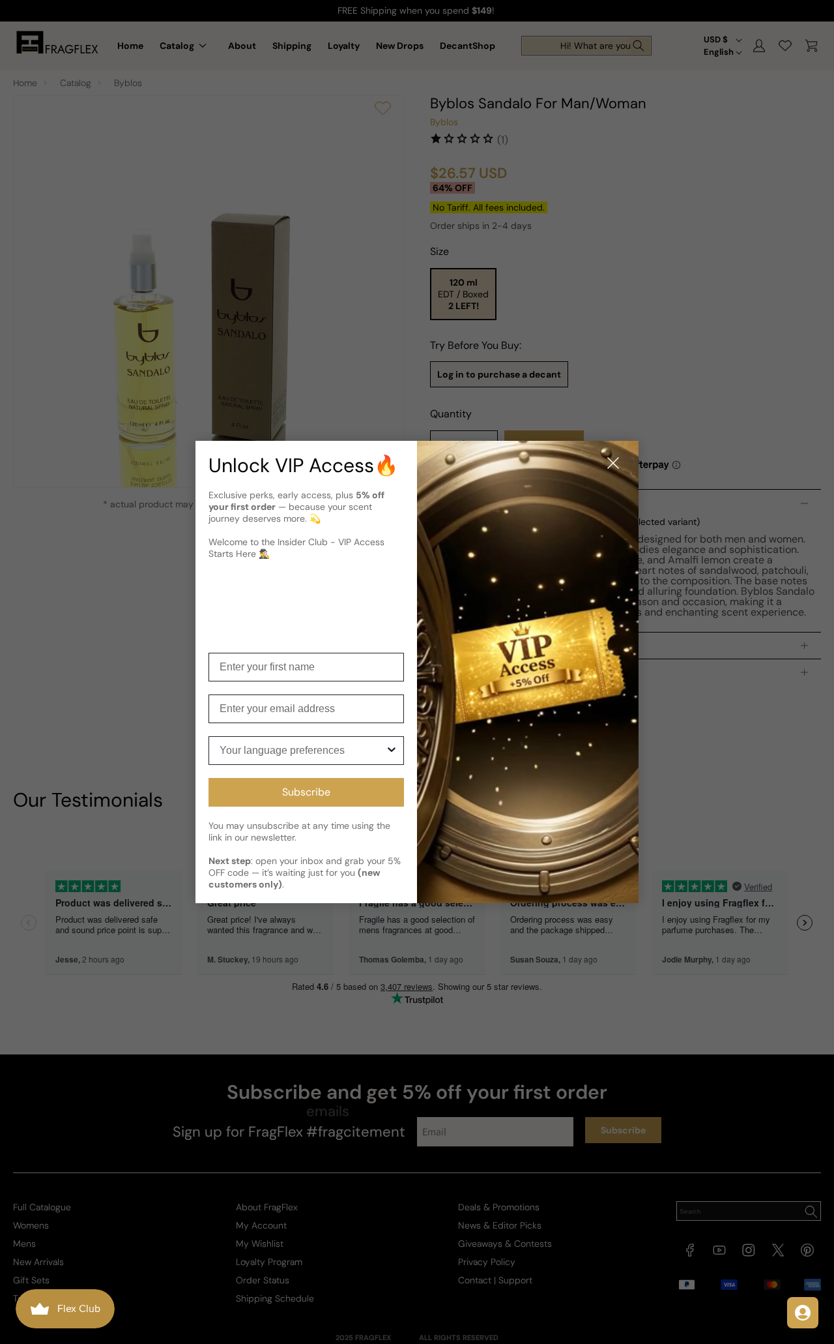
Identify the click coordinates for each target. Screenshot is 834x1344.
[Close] (613, 464)
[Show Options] (391, 750)
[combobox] (302, 750)
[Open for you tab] (802, 1312)
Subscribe (306, 792)
